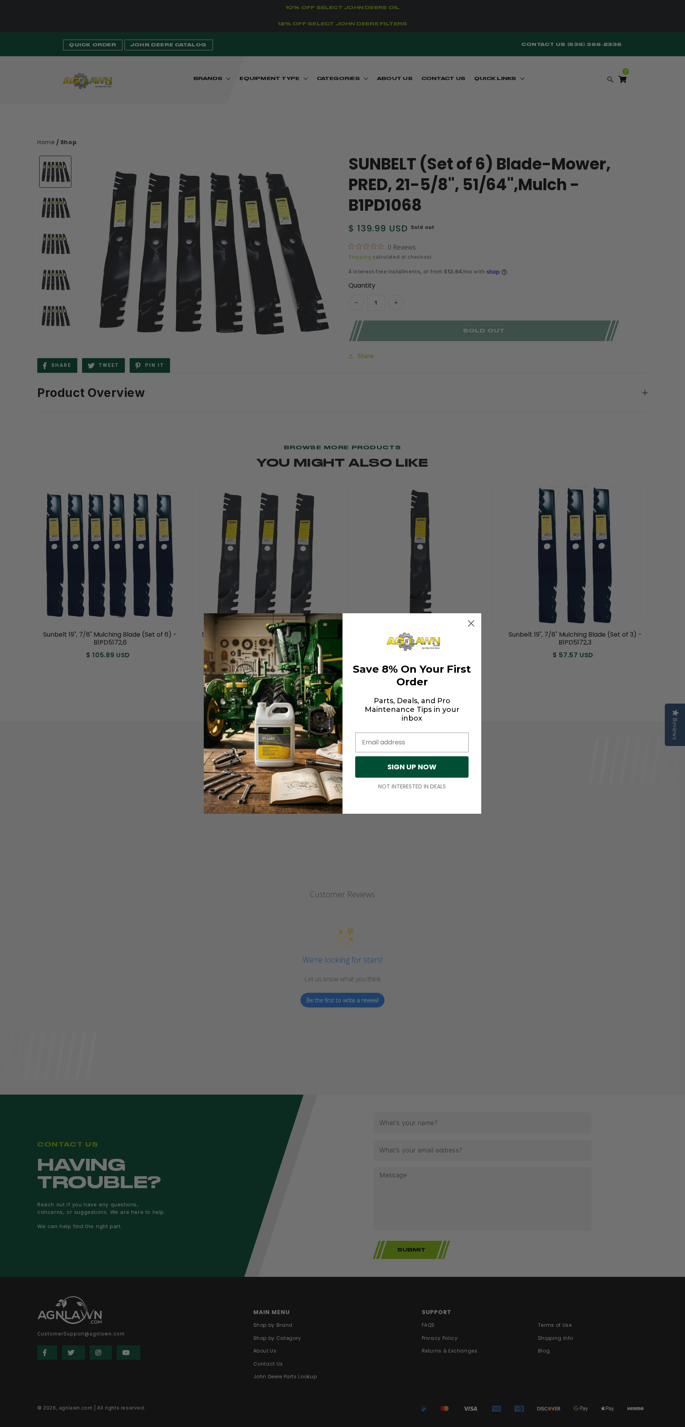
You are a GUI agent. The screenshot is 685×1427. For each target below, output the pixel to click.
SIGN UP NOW (411, 767)
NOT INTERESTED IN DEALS (412, 786)
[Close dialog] (471, 623)
